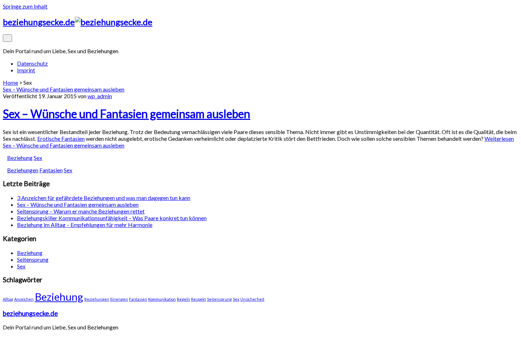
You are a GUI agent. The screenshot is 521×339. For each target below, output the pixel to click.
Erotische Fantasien (61, 138)
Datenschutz (32, 63)
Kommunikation (162, 299)
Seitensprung (33, 259)
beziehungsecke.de (30, 313)
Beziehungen (22, 170)
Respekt (198, 299)
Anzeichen (24, 299)
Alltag (8, 299)
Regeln (183, 299)
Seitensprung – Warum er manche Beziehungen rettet (81, 211)
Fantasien (51, 170)
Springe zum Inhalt (25, 6)
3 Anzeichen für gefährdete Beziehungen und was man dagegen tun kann (103, 197)
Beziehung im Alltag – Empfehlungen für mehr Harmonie (84, 224)
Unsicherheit (252, 299)
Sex (38, 157)
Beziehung (20, 157)
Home (10, 82)
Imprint (26, 70)
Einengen (119, 299)
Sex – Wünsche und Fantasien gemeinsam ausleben (63, 89)
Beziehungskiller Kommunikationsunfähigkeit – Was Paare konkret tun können (112, 218)
